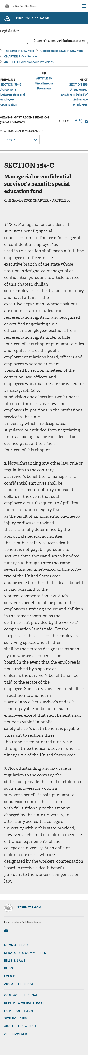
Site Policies (15, 1018)
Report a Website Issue (24, 1003)
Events (10, 976)
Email (85, 121)
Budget (10, 968)
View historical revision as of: (21, 131)
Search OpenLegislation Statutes (61, 41)
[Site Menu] (84, 6)
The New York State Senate (24, 6)
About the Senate (19, 984)
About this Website (21, 1026)
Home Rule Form (18, 1010)
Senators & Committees (25, 953)
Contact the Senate (22, 995)
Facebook (75, 121)
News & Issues (16, 945)
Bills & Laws (15, 960)
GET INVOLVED (15, 1034)
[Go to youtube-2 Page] (6, 931)
